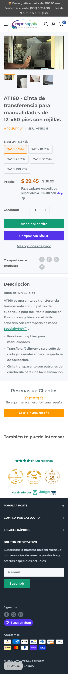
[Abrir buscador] (46, 24)
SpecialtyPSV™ (15, 328)
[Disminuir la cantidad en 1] (25, 210)
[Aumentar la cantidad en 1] (45, 210)
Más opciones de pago (34, 246)
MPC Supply (13, 128)
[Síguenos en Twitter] (13, 614)
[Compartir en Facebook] (42, 259)
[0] (61, 24)
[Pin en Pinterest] (49, 259)
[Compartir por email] (42, 267)
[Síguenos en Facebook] (6, 614)
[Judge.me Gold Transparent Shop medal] (15, 476)
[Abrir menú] (6, 24)
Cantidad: (11, 210)
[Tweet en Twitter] (56, 259)
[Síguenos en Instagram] (20, 614)
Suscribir (16, 583)
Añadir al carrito (34, 224)
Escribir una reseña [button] (34, 413)
